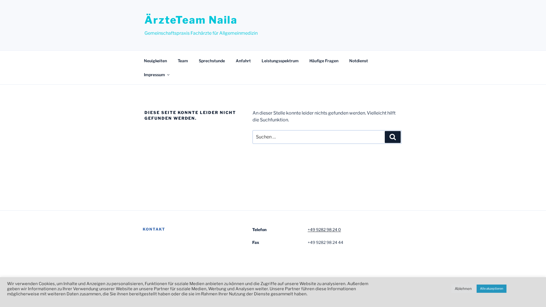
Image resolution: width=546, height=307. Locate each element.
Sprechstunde (212, 60)
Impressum (154, 74)
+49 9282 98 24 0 (324, 229)
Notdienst (358, 60)
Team (183, 60)
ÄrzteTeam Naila (190, 20)
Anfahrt (243, 60)
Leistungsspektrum (280, 60)
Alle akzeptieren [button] (491, 289)
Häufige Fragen (323, 60)
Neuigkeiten (155, 60)
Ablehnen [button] (463, 288)
